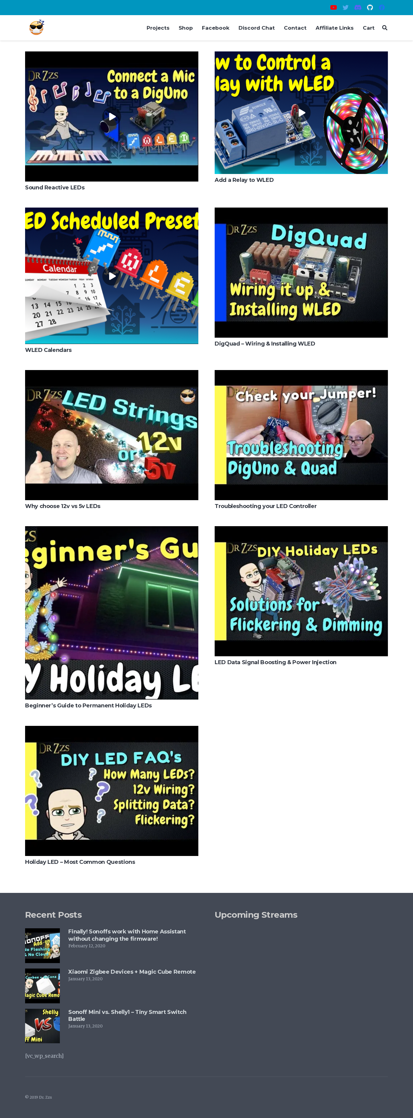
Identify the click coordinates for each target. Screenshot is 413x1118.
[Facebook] (382, 8)
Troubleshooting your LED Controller (266, 506)
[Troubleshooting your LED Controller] (301, 374)
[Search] (384, 27)
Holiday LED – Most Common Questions (80, 862)
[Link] (36, 27)
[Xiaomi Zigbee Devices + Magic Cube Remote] (42, 972)
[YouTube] (333, 8)
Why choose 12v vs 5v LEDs (62, 506)
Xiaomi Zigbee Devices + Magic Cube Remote (132, 972)
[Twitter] (346, 8)
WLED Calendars (48, 350)
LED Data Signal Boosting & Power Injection (276, 662)
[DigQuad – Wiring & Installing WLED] (301, 211)
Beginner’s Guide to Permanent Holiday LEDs (88, 705)
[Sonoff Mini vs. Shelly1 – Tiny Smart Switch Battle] (42, 1013)
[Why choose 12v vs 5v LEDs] (111, 374)
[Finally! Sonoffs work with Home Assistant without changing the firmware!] (42, 932)
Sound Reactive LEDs (54, 187)
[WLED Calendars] (111, 211)
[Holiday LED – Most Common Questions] (111, 730)
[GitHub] (370, 8)
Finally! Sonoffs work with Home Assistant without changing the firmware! (127, 935)
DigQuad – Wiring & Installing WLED (265, 343)
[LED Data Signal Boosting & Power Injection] (301, 530)
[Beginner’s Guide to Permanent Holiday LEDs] (111, 530)
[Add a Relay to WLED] (301, 55)
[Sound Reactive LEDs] (111, 55)
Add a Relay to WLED (244, 180)
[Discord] (358, 8)
